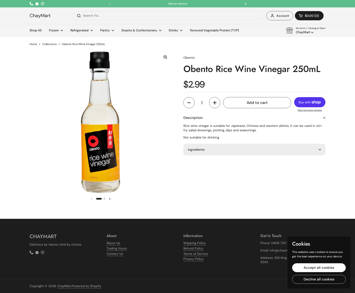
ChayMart (40, 15)
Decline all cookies (319, 279)
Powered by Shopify (86, 286)
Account (282, 16)
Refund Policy (193, 248)
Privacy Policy (193, 259)
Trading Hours (116, 248)
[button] (309, 15)
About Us (113, 243)
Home (33, 44)
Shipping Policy (194, 243)
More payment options (310, 110)
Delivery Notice (177, 3)
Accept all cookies (319, 267)
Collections (49, 44)
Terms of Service (195, 254)
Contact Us (114, 254)
